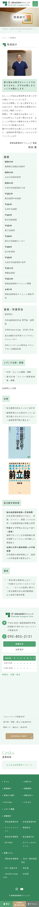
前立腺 (26, 868)
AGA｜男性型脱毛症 (29, 860)
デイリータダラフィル (29, 844)
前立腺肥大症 (28, 837)
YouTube (8, 802)
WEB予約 (19, 904)
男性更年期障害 (11, 837)
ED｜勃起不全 (11, 868)
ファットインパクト (11, 829)
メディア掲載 (9, 809)
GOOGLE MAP (19, 736)
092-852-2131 (20, 636)
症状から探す (9, 795)
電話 (7, 904)
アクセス (33, 904)
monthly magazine (10, 875)
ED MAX (9, 843)
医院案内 (28, 788)
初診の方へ (28, 795)
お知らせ (28, 781)
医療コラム (8, 853)
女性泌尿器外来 (29, 822)
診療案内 (7, 816)
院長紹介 (7, 788)
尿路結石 (26, 827)
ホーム (6, 781)
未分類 (26, 874)
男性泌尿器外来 (11, 822)
